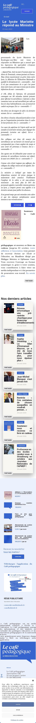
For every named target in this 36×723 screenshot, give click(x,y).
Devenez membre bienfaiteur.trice (23, 503)
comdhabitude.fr (10, 608)
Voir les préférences (18, 715)
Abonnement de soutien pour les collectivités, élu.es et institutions (23, 537)
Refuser (18, 709)
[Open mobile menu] (23, 4)
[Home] (11, 13)
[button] (33, 681)
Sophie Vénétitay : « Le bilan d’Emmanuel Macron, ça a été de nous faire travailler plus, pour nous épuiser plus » (24, 350)
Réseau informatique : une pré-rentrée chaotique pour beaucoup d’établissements (25, 315)
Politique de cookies (17, 720)
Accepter (18, 704)
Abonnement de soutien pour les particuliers (23, 525)
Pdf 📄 (30, 205)
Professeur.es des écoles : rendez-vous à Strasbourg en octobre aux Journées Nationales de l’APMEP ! (24, 457)
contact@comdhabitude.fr (14, 605)
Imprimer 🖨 (17, 205)
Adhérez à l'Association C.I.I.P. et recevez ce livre (23, 492)
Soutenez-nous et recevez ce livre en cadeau (24, 429)
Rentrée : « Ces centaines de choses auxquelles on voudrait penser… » (24, 404)
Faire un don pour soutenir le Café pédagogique (23, 515)
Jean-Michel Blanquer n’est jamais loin (24, 379)
